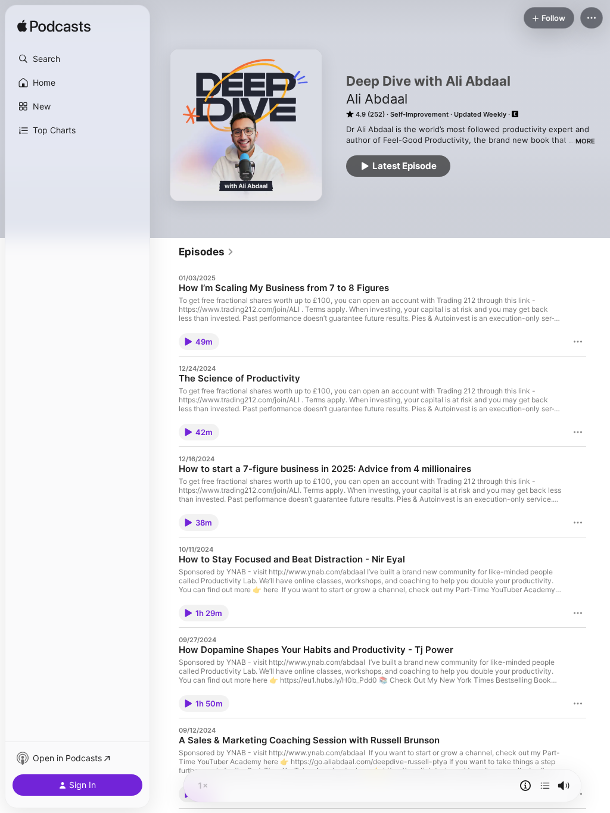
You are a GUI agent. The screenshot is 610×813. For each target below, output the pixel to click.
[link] (206, 251)
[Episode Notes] (525, 785)
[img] (54, 27)
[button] (77, 59)
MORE (585, 141)
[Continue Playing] (545, 785)
